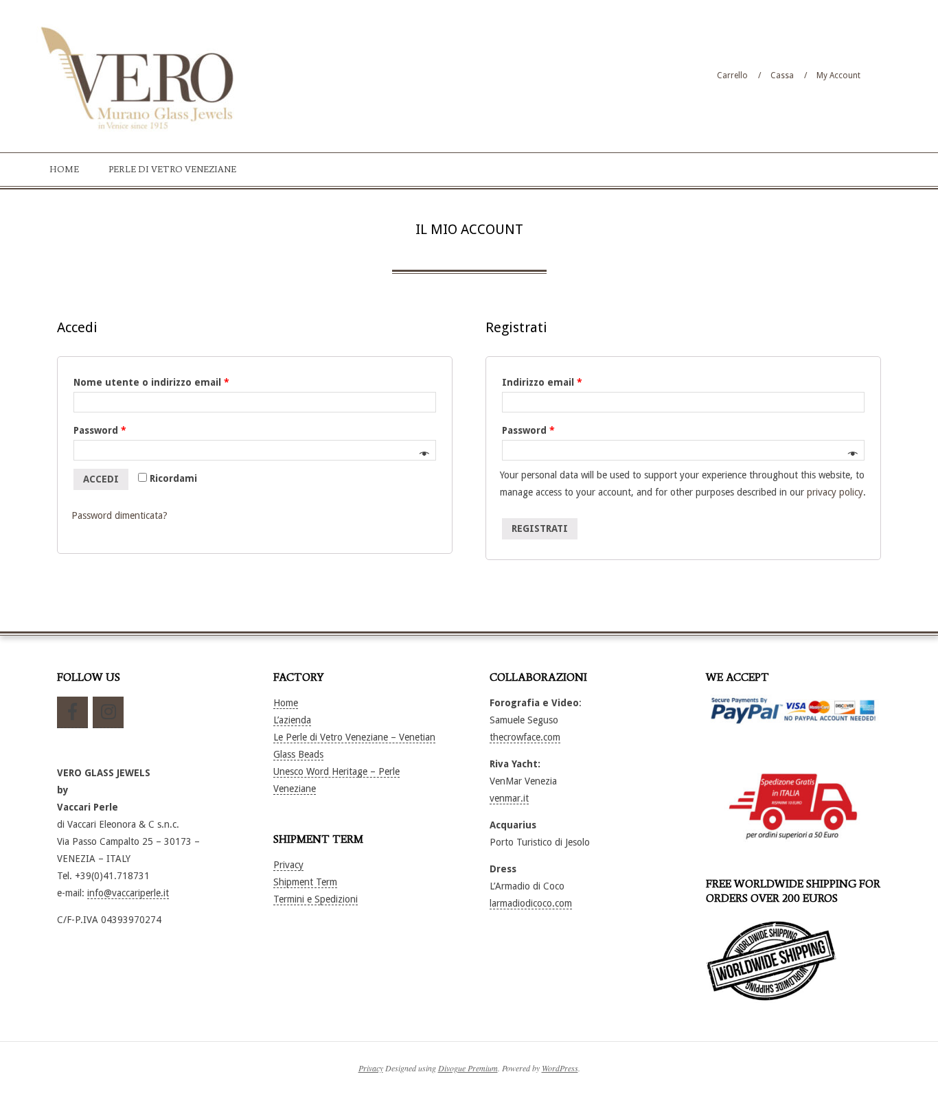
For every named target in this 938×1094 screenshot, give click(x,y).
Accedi (101, 479)
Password (99, 430)
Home (285, 702)
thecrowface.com (525, 737)
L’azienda (292, 719)
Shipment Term (305, 881)
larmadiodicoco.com (531, 903)
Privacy (288, 864)
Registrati (540, 528)
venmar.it (509, 798)
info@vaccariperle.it (128, 892)
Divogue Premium (468, 1067)
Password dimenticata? (119, 515)
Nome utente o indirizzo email (151, 382)
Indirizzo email (542, 382)
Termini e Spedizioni (315, 899)
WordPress (560, 1067)
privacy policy (835, 492)
